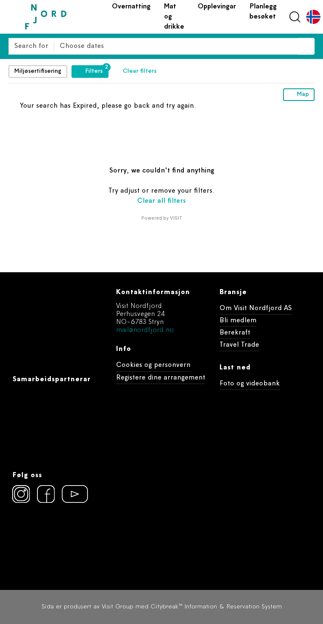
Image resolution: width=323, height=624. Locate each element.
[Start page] (65, 17)
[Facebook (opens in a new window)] (45, 494)
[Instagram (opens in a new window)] (21, 494)
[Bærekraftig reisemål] (76, 539)
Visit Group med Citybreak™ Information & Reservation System (192, 607)
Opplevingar (217, 6)
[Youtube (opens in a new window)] (70, 494)
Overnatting (131, 6)
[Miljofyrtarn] (28, 539)
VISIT (176, 218)
